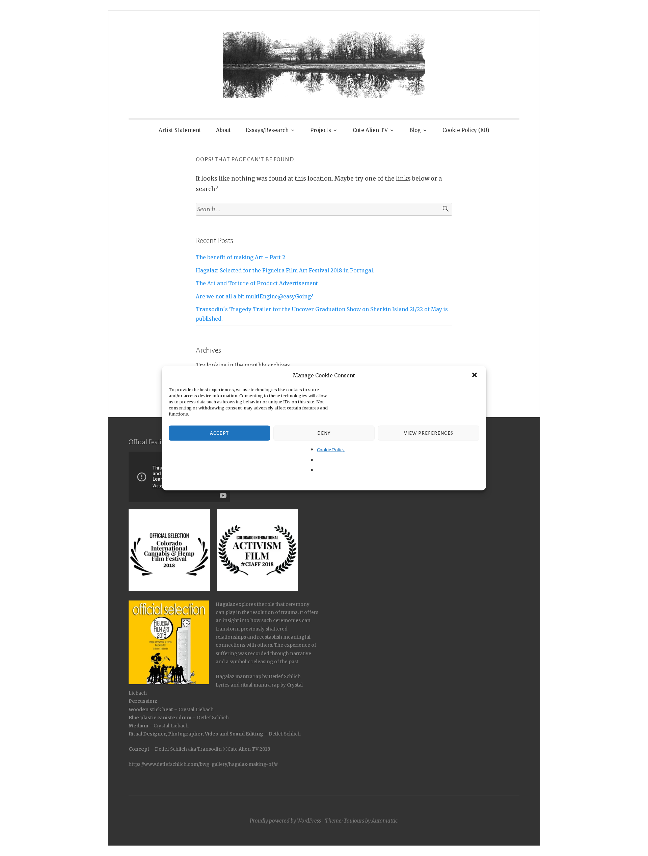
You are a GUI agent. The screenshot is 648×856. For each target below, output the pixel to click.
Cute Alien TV (370, 130)
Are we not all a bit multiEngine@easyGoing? (254, 296)
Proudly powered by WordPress (285, 821)
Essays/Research (267, 130)
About (223, 130)
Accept (219, 432)
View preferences (428, 432)
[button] (475, 375)
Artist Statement (180, 130)
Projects (320, 130)
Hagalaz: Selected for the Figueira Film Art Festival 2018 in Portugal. (285, 270)
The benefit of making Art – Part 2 (240, 257)
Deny (324, 432)
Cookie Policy (331, 449)
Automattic (385, 821)
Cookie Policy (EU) (465, 130)
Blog (415, 130)
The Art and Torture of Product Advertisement (257, 283)
